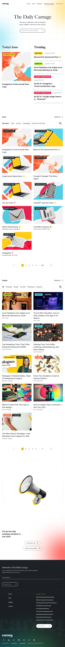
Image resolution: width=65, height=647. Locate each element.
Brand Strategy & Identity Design (45, 597)
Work (33, 3)
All (3, 287)
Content (23, 287)
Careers (10, 606)
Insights (10, 602)
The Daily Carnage (49, 3)
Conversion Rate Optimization (44, 620)
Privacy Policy (14, 643)
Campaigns (26, 123)
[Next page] (51, 265)
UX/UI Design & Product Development (46, 603)
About (28, 3)
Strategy (9, 287)
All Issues (5, 123)
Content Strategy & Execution (44, 611)
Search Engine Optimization (43, 617)
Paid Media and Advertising (43, 605)
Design (15, 287)
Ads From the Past (38, 123)
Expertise (39, 3)
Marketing (30, 287)
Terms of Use (22, 643)
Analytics (39, 287)
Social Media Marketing (42, 608)
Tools (12, 123)
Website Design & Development (44, 600)
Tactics (18, 123)
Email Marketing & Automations (44, 614)
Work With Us (59, 3)
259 (42, 265)
